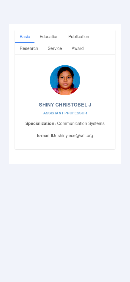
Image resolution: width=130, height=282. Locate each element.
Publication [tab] (78, 36)
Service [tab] (55, 48)
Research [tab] (29, 48)
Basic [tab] (25, 36)
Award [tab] (78, 48)
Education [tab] (49, 36)
